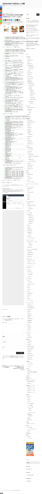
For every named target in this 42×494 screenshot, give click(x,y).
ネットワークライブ (30, 412)
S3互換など (29, 232)
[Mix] (1, 19)
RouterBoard (29, 318)
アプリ (27, 180)
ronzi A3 (30, 68)
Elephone (31, 92)
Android (27, 56)
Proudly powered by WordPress (15, 490)
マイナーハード (28, 302)
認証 (28, 210)
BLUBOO (31, 90)
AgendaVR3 (29, 188)
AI (27, 280)
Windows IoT (29, 168)
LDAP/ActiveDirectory (30, 205)
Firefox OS (29, 151)
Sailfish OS (30, 159)
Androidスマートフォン (31, 241)
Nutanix (28, 351)
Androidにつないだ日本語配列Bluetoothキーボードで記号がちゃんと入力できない (32, 22)
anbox (28, 58)
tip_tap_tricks (29, 192)
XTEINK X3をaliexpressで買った (31, 28)
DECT (28, 396)
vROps (28, 383)
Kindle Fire (29, 63)
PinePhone (29, 247)
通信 (27, 394)
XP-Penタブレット (30, 392)
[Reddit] (7, 20)
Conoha (28, 344)
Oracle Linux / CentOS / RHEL (33, 156)
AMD (28, 114)
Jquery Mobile (29, 174)
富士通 (28, 267)
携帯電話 (28, 414)
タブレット (28, 258)
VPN (29, 410)
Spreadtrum (30, 101)
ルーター (27, 333)
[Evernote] (13, 20)
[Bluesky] (15, 20)
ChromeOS (30, 154)
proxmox (28, 357)
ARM (28, 118)
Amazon (28, 340)
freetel (31, 103)
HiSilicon (28, 123)
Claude (30, 281)
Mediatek (28, 131)
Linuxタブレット (30, 261)
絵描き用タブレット (29, 385)
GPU (28, 287)
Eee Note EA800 (30, 307)
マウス (28, 366)
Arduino (28, 370)
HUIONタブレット (30, 388)
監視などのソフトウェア (30, 379)
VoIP (28, 401)
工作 (27, 368)
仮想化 (27, 339)
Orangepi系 (29, 252)
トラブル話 (29, 427)
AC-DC (28, 436)
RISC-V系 (29, 256)
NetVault (30, 223)
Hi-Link (28, 311)
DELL (4, 309)
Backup (28, 214)
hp (27, 197)
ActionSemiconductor (30, 107)
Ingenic (30, 134)
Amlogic (28, 116)
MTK (29, 88)
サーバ (7, 309)
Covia (29, 243)
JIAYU (31, 95)
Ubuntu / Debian (31, 161)
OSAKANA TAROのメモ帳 (13, 4)
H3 (29, 112)
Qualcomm (29, 136)
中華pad (28, 80)
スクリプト (29, 300)
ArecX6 (28, 304)
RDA (28, 138)
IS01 (28, 61)
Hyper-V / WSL (29, 348)
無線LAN (28, 419)
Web (27, 172)
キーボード (29, 362)
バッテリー (29, 438)
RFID (28, 399)
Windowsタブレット (30, 263)
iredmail (30, 208)
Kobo (28, 313)
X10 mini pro (29, 78)
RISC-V (28, 140)
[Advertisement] (13, 257)
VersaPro (28, 271)
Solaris (28, 163)
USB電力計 (29, 322)
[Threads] (17, 20)
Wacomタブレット (30, 390)
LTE (28, 335)
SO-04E (28, 74)
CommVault (30, 219)
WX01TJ (30, 415)
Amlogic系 (29, 250)
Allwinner (28, 109)
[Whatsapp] (1, 21)
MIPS (28, 132)
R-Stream (29, 72)
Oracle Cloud (29, 355)
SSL (28, 176)
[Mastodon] (9, 20)
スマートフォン (28, 240)
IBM (28, 199)
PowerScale (29, 230)
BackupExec (31, 217)
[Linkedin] (1, 13)
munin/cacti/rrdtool (30, 381)
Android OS (29, 147)
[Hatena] (11, 20)
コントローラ (29, 364)
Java (28, 289)
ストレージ (28, 212)
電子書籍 (27, 433)
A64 (29, 110)
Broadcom (30, 83)
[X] (5, 20)
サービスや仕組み (29, 201)
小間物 (27, 361)
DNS (28, 203)
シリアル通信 (29, 405)
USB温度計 (29, 320)
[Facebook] (3, 20)
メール (4, 341)
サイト (3, 347)
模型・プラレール (30, 423)
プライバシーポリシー (5, 490)
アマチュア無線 (29, 403)
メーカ (27, 324)
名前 (3, 336)
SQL (28, 298)
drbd (28, 225)
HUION (30, 274)
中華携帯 (28, 81)
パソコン (27, 269)
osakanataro (11, 13)
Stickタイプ (29, 76)
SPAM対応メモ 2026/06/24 (30, 48)
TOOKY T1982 (32, 99)
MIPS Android (29, 65)
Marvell (28, 129)
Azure (28, 342)
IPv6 (29, 408)
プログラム (28, 278)
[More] (19, 20)
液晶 (28, 373)
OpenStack (29, 353)
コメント (4, 322)
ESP (28, 285)
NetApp (28, 228)
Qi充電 (28, 316)
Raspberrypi (29, 254)
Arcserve (30, 215)
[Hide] (0, 25)
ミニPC (28, 276)
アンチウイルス (29, 181)
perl (28, 291)
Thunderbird (32, 97)
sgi (27, 190)
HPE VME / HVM (30, 346)
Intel (28, 125)
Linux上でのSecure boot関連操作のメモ (32, 30)
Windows (28, 166)
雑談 (27, 425)
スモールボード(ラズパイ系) (30, 249)
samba (28, 236)
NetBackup (30, 221)
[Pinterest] (1, 15)
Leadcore (28, 127)
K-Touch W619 (31, 85)
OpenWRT (29, 337)
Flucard (28, 309)
